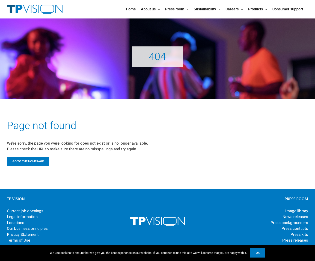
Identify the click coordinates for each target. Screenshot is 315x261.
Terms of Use (18, 240)
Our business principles (27, 228)
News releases (295, 216)
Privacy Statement (23, 234)
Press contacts (295, 228)
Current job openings (25, 211)
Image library (296, 211)
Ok (258, 253)
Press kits (299, 234)
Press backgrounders (289, 222)
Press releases (295, 240)
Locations (15, 222)
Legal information (22, 216)
